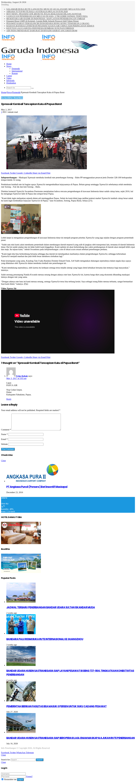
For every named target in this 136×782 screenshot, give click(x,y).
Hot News (14, 98)
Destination (11, 83)
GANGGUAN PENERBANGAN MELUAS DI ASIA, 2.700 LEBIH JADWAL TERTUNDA (47, 16)
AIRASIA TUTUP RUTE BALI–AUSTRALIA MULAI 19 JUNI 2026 (37, 11)
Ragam (15, 73)
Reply (8, 399)
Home (9, 64)
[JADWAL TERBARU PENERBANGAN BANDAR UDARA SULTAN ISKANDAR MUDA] (21, 602)
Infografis (10, 80)
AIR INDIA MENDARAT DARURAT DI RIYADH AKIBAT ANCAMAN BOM (41, 30)
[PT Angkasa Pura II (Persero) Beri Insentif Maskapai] (32, 481)
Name (4, 434)
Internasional (17, 71)
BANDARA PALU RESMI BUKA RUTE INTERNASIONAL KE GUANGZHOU (44, 639)
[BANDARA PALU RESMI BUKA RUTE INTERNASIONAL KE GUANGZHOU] (21, 633)
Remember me (10, 779)
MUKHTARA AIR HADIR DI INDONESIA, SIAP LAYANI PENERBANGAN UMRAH (45, 19)
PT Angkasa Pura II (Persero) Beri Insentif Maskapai (36, 487)
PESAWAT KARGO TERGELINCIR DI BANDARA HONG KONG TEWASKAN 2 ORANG (47, 23)
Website (4, 444)
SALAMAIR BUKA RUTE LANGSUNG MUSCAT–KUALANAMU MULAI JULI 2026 (45, 9)
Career (9, 76)
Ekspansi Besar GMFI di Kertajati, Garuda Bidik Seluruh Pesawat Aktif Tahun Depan (42, 21)
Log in (20, 780)
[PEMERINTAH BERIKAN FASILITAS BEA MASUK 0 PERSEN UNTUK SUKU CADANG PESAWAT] (21, 701)
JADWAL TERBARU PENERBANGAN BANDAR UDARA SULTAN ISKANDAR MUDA (50, 607)
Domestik (16, 68)
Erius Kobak (22, 376)
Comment (6, 430)
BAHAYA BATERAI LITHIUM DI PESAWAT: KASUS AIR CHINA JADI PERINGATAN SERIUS (50, 26)
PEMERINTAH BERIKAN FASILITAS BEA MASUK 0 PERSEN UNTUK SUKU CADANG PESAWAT (56, 706)
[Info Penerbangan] (41, 40)
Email (4, 439)
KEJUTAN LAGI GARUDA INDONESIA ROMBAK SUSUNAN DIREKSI (40, 28)
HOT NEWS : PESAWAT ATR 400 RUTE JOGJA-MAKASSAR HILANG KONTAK (43, 14)
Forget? (29, 776)
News (8, 66)
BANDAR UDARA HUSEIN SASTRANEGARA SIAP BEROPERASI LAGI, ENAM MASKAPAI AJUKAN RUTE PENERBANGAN (70, 738)
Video (8, 78)
